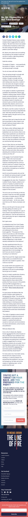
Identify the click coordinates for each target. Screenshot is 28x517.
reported (6, 180)
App (2, 466)
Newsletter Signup (5, 474)
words (7, 157)
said (13, 42)
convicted (22, 194)
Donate (3, 484)
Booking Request (5, 476)
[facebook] (3, 36)
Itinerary (3, 482)
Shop (2, 462)
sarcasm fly (8, 296)
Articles (3, 457)
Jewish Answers (5, 455)
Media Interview (5, 478)
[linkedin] (19, 36)
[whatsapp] (16, 36)
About (2, 464)
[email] (7, 36)
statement (17, 347)
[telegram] (10, 36)
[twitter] (13, 36)
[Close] (26, 503)
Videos (3, 459)
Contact (3, 480)
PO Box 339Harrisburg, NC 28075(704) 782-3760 (6, 499)
